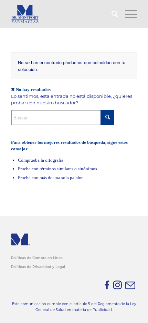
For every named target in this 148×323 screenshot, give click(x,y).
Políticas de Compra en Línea (37, 258)
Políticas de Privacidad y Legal (38, 267)
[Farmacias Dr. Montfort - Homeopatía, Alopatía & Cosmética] (61, 14)
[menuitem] (111, 14)
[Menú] (127, 14)
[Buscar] (111, 14)
